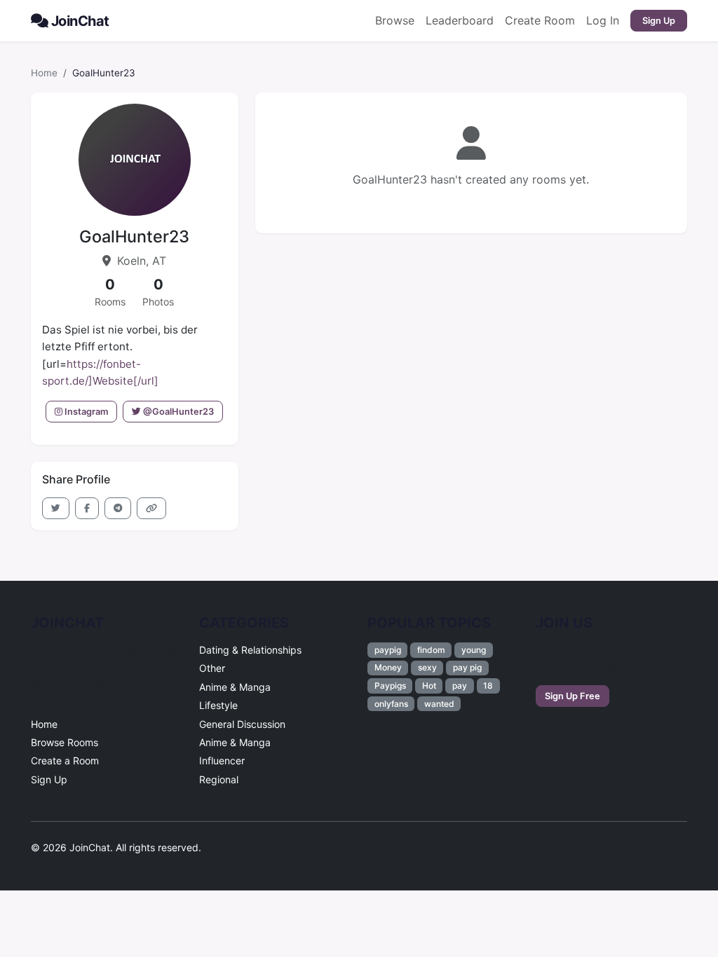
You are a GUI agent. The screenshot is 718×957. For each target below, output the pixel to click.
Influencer (222, 760)
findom (431, 650)
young (473, 650)
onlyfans (391, 703)
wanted (439, 703)
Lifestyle (218, 705)
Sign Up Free (572, 696)
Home (44, 72)
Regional (218, 779)
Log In (602, 20)
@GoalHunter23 (177, 411)
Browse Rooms (64, 742)
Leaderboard (460, 20)
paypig (387, 650)
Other (212, 668)
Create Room (540, 20)
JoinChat (80, 21)
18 (488, 685)
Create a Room (65, 760)
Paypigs (390, 685)
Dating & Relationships (250, 650)
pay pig (467, 667)
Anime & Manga (235, 687)
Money (388, 667)
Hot (429, 685)
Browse (394, 20)
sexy (427, 667)
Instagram (85, 411)
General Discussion (242, 724)
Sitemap (657, 847)
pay (459, 685)
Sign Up (658, 20)
